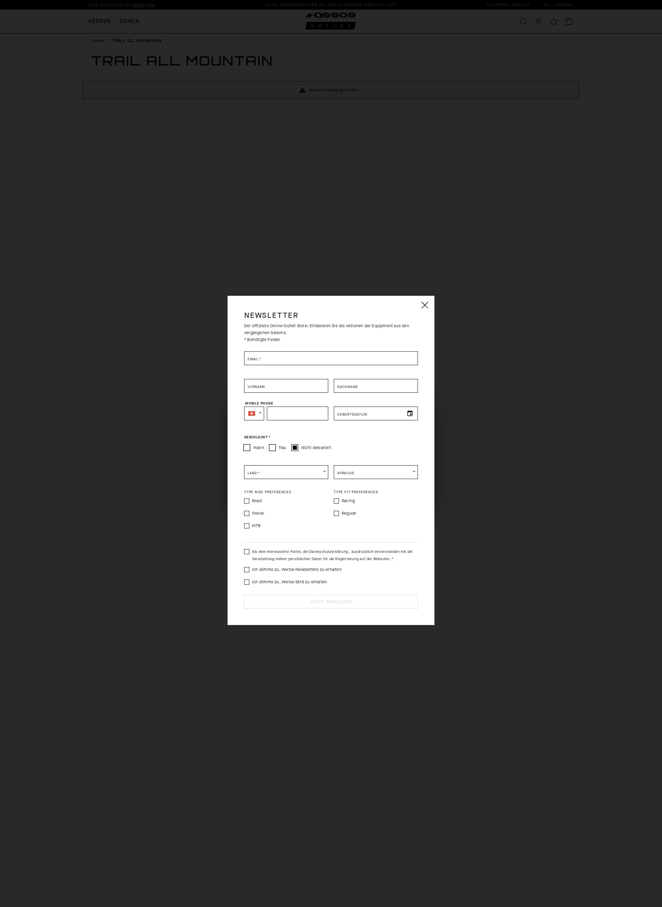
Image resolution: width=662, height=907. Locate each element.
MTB (256, 525)
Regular (349, 513)
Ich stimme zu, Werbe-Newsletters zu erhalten (297, 569)
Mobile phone (259, 403)
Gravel (258, 513)
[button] (254, 413)
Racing (348, 501)
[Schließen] (424, 305)
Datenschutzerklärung (329, 551)
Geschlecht (257, 437)
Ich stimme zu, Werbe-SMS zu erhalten (289, 582)
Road (257, 501)
